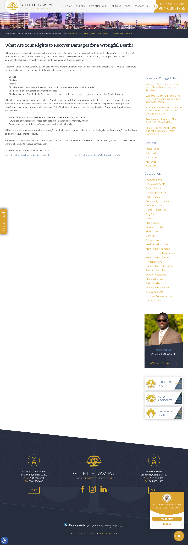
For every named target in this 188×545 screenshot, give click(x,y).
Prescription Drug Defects (160, 266)
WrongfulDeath (165, 413)
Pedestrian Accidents (157, 257)
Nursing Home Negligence (160, 253)
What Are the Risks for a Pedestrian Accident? (28, 155)
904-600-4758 (172, 8)
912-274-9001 (157, 478)
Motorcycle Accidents (158, 248)
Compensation (154, 205)
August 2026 (152, 148)
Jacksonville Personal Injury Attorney (24, 33)
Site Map (77, 534)
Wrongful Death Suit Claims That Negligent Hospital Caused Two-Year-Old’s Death (163, 99)
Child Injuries (153, 197)
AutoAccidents (165, 398)
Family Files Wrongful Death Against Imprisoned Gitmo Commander (161, 131)
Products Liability (155, 270)
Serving (116, 6)
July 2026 (151, 153)
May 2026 (151, 161)
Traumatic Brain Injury (157, 287)
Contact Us (141, 6)
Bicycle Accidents (155, 184)
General (150, 235)
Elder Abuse (152, 223)
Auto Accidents (154, 179)
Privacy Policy (107, 534)
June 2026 (151, 157)
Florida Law (152, 231)
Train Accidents (154, 283)
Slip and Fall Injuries (156, 279)
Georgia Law (153, 240)
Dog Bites (151, 214)
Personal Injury (98, 6)
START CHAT (167, 519)
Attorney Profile (159, 363)
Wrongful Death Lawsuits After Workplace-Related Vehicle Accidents (163, 87)
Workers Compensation (159, 296)
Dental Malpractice (156, 210)
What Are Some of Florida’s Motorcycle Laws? (97, 155)
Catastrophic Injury (156, 192)
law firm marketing (95, 527)
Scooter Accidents (156, 274)
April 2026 (151, 166)
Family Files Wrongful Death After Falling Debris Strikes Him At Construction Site (164, 110)
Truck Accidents (154, 292)
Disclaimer (90, 534)
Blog (128, 6)
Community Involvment (158, 201)
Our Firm (80, 6)
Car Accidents (153, 188)
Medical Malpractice (157, 244)
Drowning (151, 218)
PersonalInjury (165, 384)
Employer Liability (156, 227)
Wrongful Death (59, 33)
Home (68, 6)
